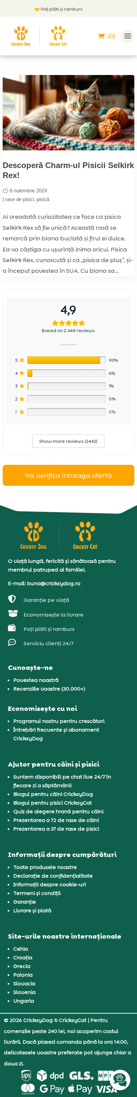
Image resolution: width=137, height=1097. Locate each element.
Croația (22, 957)
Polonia (23, 974)
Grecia (21, 966)
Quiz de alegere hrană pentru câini (58, 811)
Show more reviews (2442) (68, 441)
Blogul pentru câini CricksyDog (53, 794)
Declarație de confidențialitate (53, 875)
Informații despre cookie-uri (49, 884)
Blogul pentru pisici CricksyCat (52, 802)
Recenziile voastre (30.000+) (49, 688)
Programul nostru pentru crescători (58, 721)
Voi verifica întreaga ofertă (68, 475)
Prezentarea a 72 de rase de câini (56, 820)
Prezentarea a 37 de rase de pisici (56, 828)
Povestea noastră (36, 680)
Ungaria (23, 1000)
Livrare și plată (32, 910)
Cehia (20, 948)
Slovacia (24, 983)
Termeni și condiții (37, 893)
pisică (43, 199)
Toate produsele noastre (45, 867)
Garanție (24, 901)
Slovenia (24, 992)
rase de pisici (19, 199)
